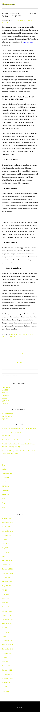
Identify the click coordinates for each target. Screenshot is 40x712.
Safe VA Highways (8, 4)
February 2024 (7, 611)
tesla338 (5, 390)
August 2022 (6, 653)
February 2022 (7, 670)
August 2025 (6, 535)
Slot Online (30, 334)
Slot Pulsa (5, 336)
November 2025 (7, 523)
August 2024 (6, 586)
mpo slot (5, 419)
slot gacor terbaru (8, 413)
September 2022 (7, 649)
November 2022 (7, 645)
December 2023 (7, 619)
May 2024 (5, 598)
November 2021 (7, 678)
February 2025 (7, 560)
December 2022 (7, 640)
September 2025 (7, 531)
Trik (15, 336)
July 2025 (5, 539)
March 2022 (6, 666)
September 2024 (7, 581)
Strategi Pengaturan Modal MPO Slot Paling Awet (19, 429)
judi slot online (7, 416)
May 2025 (5, 548)
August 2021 (6, 683)
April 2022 (5, 661)
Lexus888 (5, 398)
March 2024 (6, 607)
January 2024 (6, 615)
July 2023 (5, 628)
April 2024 (5, 603)
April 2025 (5, 552)
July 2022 (5, 657)
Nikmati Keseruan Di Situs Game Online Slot (17, 440)
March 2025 (6, 556)
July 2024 (5, 590)
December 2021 (7, 674)
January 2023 (6, 636)
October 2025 (6, 527)
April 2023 (5, 632)
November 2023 (7, 624)
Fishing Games (7, 473)
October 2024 (6, 577)
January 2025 (6, 565)
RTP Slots (22, 334)
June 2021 (5, 691)
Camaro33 (5, 395)
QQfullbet (5, 401)
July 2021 (5, 687)
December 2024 (7, 569)
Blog (3, 465)
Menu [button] (36, 3)
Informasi (5, 478)
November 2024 (7, 573)
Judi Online (14, 334)
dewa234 (5, 393)
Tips (11, 336)
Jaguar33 (5, 403)
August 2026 (6, 518)
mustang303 (6, 387)
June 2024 (5, 594)
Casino (4, 469)
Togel (4, 503)
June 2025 (5, 544)
